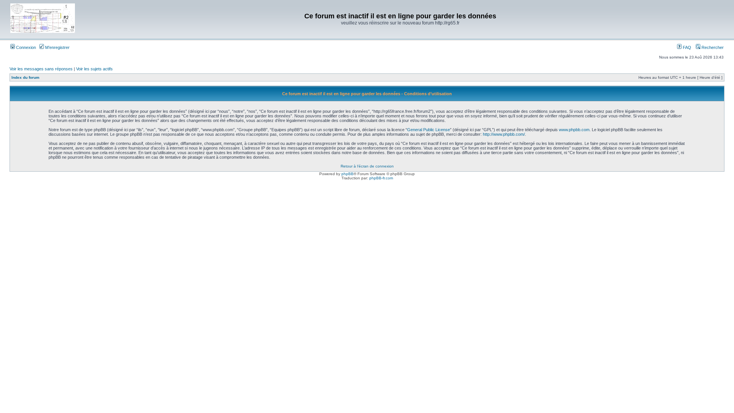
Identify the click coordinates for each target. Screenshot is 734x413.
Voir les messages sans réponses (41, 69)
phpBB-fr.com (381, 178)
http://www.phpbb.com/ (504, 134)
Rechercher (712, 47)
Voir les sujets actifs (94, 69)
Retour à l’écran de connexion (367, 166)
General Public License (428, 129)
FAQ (686, 47)
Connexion (25, 47)
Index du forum (25, 77)
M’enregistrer (57, 47)
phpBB (347, 174)
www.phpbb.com (574, 129)
